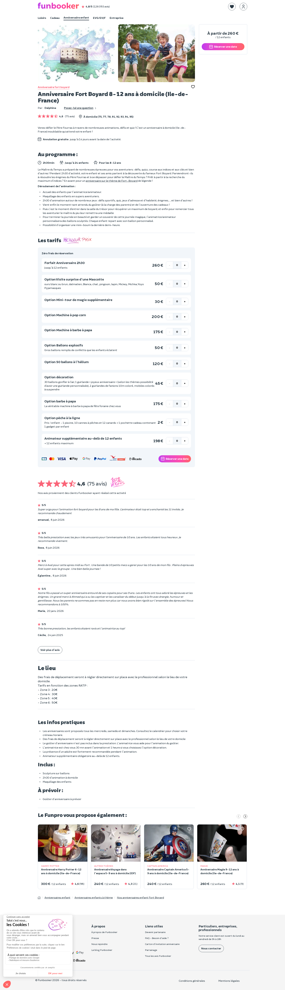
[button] (232, 6)
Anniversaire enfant (76, 17)
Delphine (50, 107)
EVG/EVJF (99, 17)
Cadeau (55, 17)
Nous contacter (211, 948)
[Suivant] (245, 817)
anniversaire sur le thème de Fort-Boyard (112, 180)
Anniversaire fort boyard (53, 87)
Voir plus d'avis (50, 649)
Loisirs (42, 17)
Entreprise (116, 17)
